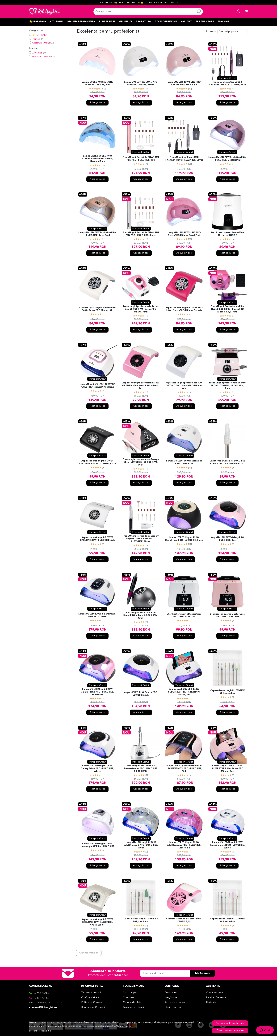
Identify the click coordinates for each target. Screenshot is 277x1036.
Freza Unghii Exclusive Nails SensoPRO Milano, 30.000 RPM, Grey (140, 615)
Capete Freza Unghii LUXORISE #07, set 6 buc (141, 920)
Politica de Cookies (91, 1002)
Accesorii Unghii (166, 22)
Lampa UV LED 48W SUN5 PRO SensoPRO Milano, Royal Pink (184, 234)
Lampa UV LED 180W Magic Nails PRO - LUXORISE (184, 462)
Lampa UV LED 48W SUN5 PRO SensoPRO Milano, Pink (184, 83)
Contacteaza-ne (214, 992)
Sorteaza (211, 31)
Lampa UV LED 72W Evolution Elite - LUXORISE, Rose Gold (97, 234)
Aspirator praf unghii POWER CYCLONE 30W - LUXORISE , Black (97, 462)
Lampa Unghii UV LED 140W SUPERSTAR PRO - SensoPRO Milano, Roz (227, 768)
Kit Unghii (56, 22)
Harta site (211, 1002)
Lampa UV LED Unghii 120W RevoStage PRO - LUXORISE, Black (184, 538)
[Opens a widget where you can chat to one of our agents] (265, 1030)
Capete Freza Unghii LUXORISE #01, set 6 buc (227, 691)
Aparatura (143, 22)
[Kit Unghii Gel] (44, 11)
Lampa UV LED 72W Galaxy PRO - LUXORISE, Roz (227, 538)
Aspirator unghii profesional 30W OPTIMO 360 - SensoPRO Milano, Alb (184, 385)
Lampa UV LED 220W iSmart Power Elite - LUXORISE (97, 615)
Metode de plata (132, 1002)
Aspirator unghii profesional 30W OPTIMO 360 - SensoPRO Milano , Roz (140, 385)
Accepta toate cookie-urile (230, 1023)
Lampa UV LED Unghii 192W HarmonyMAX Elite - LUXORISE (97, 845)
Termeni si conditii (91, 992)
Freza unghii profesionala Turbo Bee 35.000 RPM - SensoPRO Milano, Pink (140, 309)
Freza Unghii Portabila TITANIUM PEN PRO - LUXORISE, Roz (141, 158)
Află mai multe (123, 1026)
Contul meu (170, 992)
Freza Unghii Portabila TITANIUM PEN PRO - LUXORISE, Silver (141, 234)
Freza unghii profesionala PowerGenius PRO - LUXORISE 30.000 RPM (140, 768)
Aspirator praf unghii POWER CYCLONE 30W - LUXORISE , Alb (97, 538)
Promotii (36, 39)
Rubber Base (107, 22)
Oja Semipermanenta (81, 22)
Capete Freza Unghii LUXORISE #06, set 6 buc (227, 920)
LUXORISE (37, 53)
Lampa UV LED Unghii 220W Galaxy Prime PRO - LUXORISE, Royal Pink (97, 692)
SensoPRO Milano (41, 57)
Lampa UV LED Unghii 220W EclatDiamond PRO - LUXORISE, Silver (141, 845)
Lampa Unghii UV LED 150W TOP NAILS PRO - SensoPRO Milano (97, 385)
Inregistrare (170, 997)
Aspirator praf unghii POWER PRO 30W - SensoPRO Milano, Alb (97, 309)
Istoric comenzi (172, 1007)
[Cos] (246, 11)
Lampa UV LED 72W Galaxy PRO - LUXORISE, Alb (141, 693)
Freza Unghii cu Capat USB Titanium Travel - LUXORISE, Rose (227, 83)
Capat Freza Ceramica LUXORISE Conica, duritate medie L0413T (227, 462)
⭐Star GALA (37, 22)
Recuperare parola (174, 1002)
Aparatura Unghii (41, 43)
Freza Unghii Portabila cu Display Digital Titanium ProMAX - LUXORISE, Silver (141, 539)
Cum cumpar (130, 992)
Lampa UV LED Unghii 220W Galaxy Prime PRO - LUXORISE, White (97, 768)
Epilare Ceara (205, 22)
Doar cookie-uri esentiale (230, 1030)
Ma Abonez (202, 973)
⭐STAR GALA (39, 35)
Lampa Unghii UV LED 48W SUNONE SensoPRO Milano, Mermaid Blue (97, 158)
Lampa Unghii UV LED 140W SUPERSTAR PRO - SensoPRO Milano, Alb (184, 692)
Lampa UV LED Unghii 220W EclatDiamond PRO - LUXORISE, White (227, 845)
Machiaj (223, 22)
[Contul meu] (238, 11)
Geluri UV (125, 22)
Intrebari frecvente (216, 997)
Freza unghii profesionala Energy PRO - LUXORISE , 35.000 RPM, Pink (227, 385)
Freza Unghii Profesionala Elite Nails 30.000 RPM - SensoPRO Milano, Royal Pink (227, 309)
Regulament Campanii (93, 1007)
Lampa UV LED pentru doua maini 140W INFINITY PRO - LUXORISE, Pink (184, 768)
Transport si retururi (133, 1007)
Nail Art (186, 22)
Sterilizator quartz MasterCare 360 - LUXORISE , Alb (184, 615)
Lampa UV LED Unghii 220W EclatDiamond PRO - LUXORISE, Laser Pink (184, 845)
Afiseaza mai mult (88, 953)
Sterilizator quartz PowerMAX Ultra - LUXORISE (227, 234)
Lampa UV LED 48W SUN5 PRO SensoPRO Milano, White (140, 83)
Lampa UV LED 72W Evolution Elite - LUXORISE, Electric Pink (227, 158)
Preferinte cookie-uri (40, 1031)
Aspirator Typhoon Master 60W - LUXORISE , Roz (184, 920)
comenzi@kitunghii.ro (43, 1007)
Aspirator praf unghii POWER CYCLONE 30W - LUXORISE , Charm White (97, 922)
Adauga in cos (97, 102)
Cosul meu (128, 997)
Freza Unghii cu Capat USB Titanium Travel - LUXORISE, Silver (184, 158)
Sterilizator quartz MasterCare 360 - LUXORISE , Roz (227, 615)
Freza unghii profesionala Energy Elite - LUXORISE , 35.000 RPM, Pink (140, 462)
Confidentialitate (90, 997)
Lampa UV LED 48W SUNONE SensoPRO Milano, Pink (97, 83)
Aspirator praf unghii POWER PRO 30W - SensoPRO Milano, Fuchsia (184, 309)
